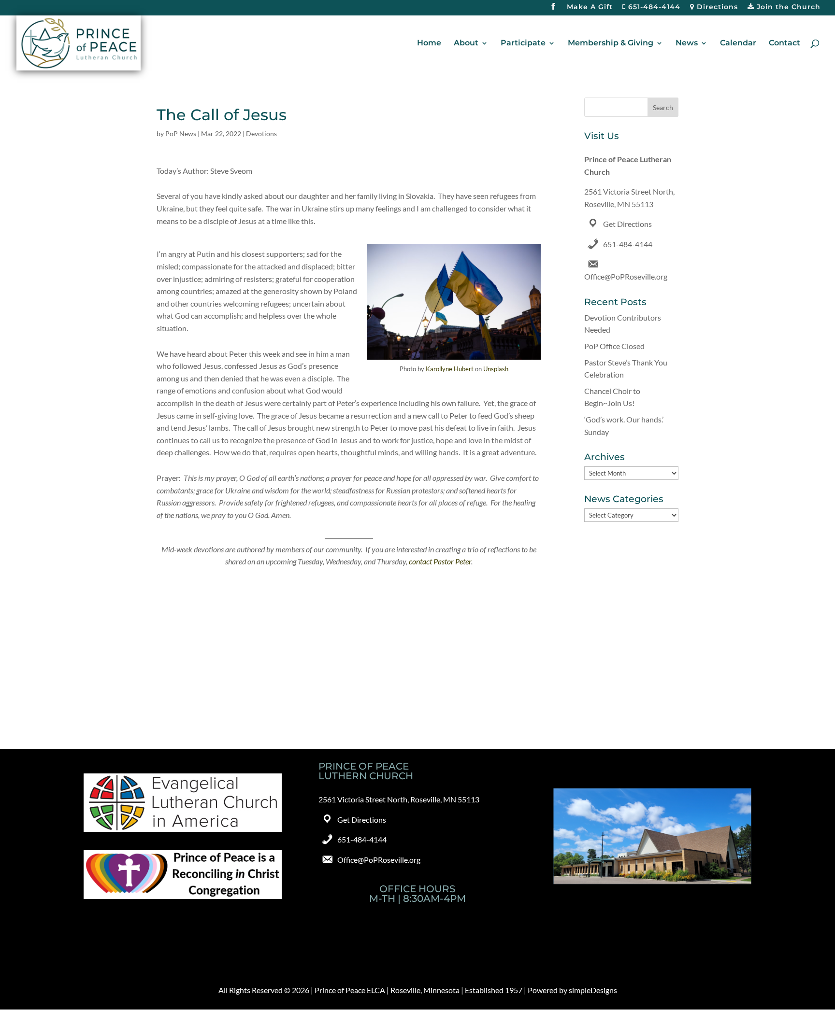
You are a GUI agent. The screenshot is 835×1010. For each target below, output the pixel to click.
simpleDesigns (593, 990)
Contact (784, 43)
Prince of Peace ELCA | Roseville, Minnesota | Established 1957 (418, 990)
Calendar (738, 43)
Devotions (261, 133)
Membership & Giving (610, 43)
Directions (716, 7)
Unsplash (495, 369)
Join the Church (787, 7)
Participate (523, 43)
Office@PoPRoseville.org (625, 276)
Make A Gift (590, 7)
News (687, 43)
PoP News (180, 133)
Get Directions (627, 223)
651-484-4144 (653, 7)
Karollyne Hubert (450, 369)
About (466, 43)
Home (429, 43)
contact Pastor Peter (440, 561)
